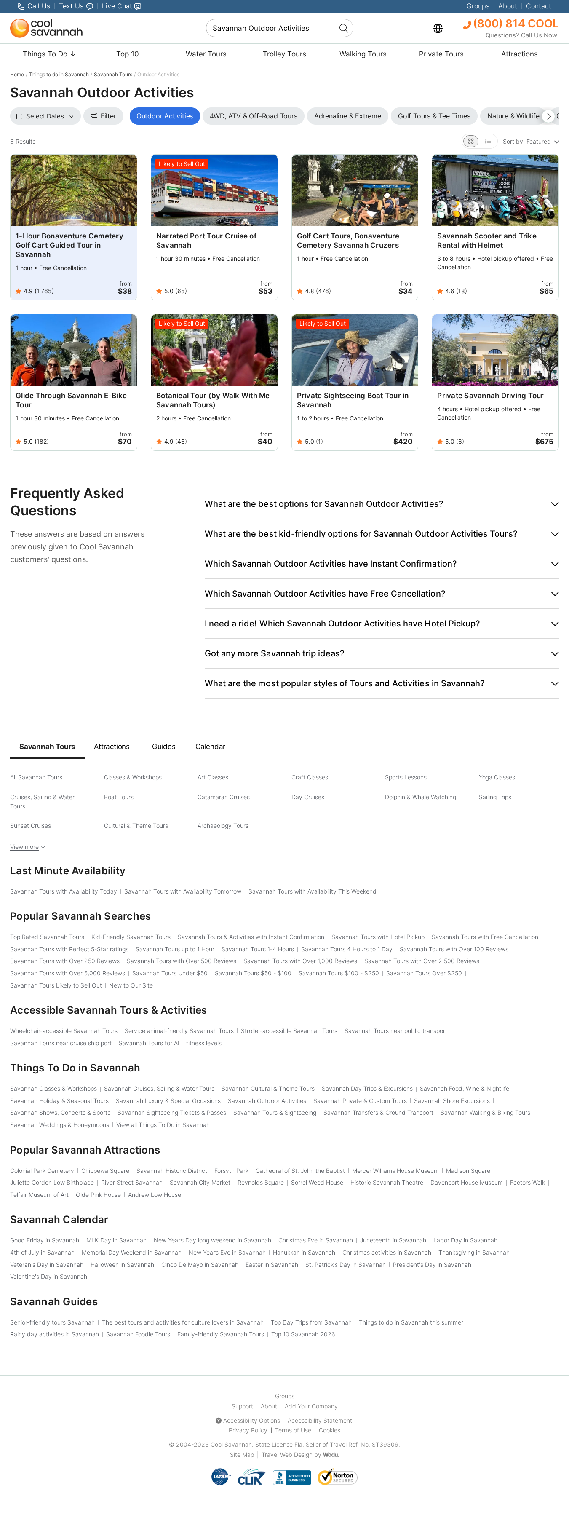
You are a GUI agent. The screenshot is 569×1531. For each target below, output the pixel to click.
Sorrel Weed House (317, 1182)
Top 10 (127, 54)
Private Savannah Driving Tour (490, 395)
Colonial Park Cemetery (42, 1170)
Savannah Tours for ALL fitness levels (170, 1043)
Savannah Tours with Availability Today (63, 891)
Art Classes (213, 777)
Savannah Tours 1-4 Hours (258, 949)
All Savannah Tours (36, 777)
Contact (538, 6)
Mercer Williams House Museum (395, 1170)
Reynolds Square (261, 1182)
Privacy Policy (248, 1430)
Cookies (329, 1430)
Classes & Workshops (133, 777)
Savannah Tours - (253, 973)
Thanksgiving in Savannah (474, 1252)
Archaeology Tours (223, 825)
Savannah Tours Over (424, 973)
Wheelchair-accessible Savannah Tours (64, 1030)
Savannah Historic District (171, 1170)
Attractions (519, 54)
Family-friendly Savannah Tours (220, 1334)
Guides (164, 746)
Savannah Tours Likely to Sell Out (56, 985)
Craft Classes (309, 777)
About (507, 6)
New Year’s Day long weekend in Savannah (212, 1240)
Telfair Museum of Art (39, 1194)
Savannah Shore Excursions (452, 1100)
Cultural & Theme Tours (136, 825)
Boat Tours (119, 796)
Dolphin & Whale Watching (420, 796)
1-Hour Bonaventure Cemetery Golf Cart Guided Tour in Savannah (69, 245)
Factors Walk (527, 1182)
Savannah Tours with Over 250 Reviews (65, 960)
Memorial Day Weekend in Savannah (132, 1252)
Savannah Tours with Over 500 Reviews (181, 960)
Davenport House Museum (466, 1182)
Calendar (210, 746)
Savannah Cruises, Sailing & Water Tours (159, 1088)
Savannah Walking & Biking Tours (485, 1112)
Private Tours (441, 54)
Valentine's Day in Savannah (48, 1276)
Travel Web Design (287, 1454)
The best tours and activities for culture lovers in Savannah (183, 1322)
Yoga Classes (497, 777)
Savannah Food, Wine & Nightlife (464, 1088)
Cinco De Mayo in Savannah (199, 1264)
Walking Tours (363, 54)
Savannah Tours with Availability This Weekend (312, 891)
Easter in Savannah (272, 1264)
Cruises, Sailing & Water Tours (42, 801)
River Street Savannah (132, 1182)
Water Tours (206, 54)
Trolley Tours (284, 54)
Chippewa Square (105, 1170)
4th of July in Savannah (42, 1252)
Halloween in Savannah (122, 1264)
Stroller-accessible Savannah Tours (289, 1030)
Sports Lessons (406, 777)
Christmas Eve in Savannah (315, 1240)
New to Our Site (131, 985)
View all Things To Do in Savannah (163, 1124)
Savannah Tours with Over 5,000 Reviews (67, 973)
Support (242, 1406)
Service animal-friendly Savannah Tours (179, 1030)
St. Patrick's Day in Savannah (345, 1264)
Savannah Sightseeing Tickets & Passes (172, 1112)
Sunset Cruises (30, 825)
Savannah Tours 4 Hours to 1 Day (347, 949)
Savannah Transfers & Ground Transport (378, 1112)
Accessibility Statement (320, 1420)
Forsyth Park (231, 1170)
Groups (478, 6)
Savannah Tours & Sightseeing (274, 1112)
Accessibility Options (251, 1420)
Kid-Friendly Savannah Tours (131, 936)
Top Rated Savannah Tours (47, 936)
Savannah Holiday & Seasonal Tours (59, 1100)
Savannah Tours (113, 74)
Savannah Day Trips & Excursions (367, 1088)
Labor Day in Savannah (465, 1240)
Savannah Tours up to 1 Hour (175, 949)
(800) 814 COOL (514, 23)
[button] (382, 504)
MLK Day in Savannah (116, 1240)
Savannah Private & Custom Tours (360, 1100)
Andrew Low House (154, 1194)
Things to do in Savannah (59, 74)
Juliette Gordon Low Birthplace (52, 1182)
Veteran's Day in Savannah (46, 1264)
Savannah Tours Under (170, 973)
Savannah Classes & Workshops (53, 1088)
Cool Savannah (231, 1444)
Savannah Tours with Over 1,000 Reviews (300, 960)
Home (17, 74)
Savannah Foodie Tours (138, 1334)
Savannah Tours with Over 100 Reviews (454, 949)
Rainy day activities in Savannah (54, 1334)
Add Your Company (311, 1406)
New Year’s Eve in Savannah (227, 1252)
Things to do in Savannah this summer (411, 1322)
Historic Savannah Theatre (386, 1182)
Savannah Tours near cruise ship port (61, 1043)
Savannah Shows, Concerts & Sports (60, 1112)
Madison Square (468, 1170)
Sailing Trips (495, 796)
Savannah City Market (200, 1182)
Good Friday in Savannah (44, 1240)
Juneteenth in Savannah (393, 1240)
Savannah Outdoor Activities (267, 1100)
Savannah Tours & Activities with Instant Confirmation (251, 936)
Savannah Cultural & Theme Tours (268, 1088)
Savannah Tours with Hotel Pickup (378, 936)
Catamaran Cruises (224, 796)
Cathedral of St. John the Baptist (300, 1170)
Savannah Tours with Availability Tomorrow (182, 891)
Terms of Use (293, 1430)
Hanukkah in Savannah (304, 1252)
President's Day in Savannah (432, 1264)
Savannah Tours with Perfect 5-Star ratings (69, 949)
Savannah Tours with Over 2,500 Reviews (421, 960)
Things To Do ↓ (49, 54)
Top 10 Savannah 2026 (303, 1334)
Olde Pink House (98, 1194)
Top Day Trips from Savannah (311, 1322)
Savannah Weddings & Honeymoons (59, 1124)
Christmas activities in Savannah (386, 1252)
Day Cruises (307, 796)
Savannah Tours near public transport (396, 1030)
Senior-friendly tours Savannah (52, 1322)
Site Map (242, 1454)
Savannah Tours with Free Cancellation (485, 936)
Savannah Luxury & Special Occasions (168, 1100)
